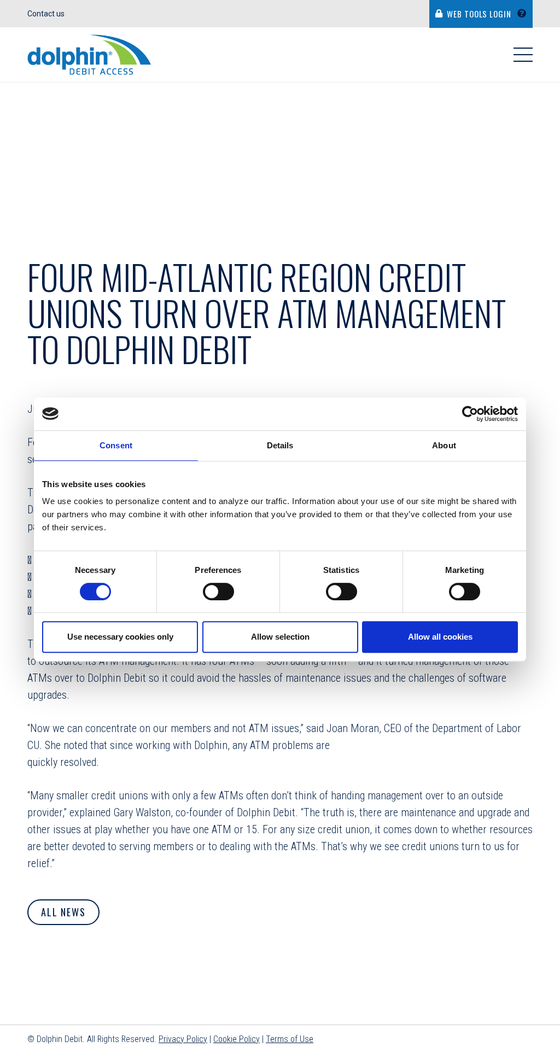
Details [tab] (280, 445)
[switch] (218, 591)
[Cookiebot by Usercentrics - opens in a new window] (470, 414)
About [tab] (444, 445)
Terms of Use (289, 1039)
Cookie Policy (236, 1039)
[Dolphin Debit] (89, 54)
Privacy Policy (183, 1039)
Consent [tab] (116, 445)
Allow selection (280, 636)
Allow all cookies (440, 636)
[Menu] (523, 54)
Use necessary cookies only (120, 636)
